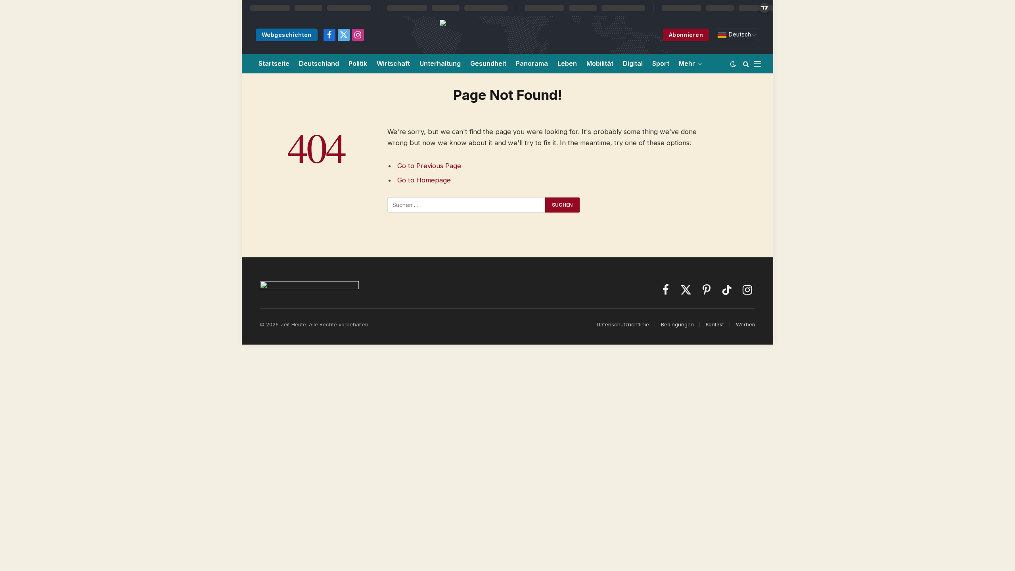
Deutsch (739, 34)
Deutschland (319, 63)
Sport (660, 63)
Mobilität (599, 63)
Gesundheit (488, 63)
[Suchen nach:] (466, 205)
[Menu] (757, 64)
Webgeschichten (287, 34)
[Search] (746, 64)
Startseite (274, 63)
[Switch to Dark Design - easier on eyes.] (733, 64)
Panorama (532, 63)
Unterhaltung (440, 63)
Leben (567, 63)
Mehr (687, 63)
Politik (358, 63)
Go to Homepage (424, 180)
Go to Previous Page (429, 166)
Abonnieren (686, 34)
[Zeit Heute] (516, 35)
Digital (633, 63)
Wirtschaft (393, 63)
